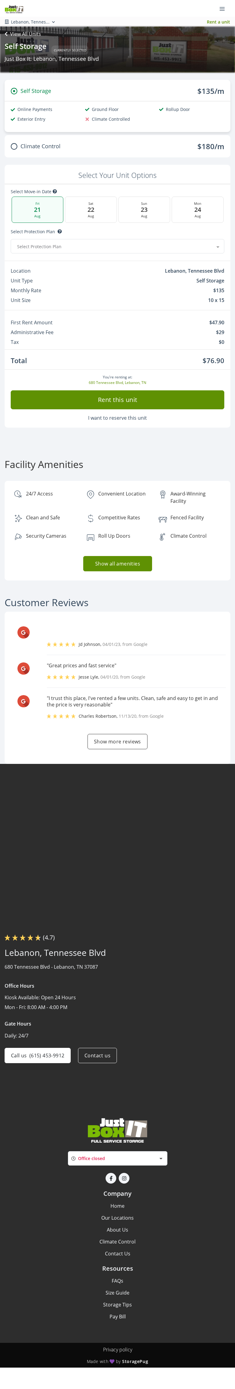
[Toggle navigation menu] (224, 8)
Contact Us (117, 1253)
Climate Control (117, 1241)
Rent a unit (218, 22)
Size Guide (117, 1292)
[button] (111, 1178)
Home (117, 1206)
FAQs (117, 1280)
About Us (117, 1229)
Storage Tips (117, 1304)
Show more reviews (117, 741)
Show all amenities (117, 563)
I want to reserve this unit (117, 417)
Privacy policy (117, 1349)
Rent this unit (117, 400)
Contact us (97, 1055)
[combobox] (117, 246)
